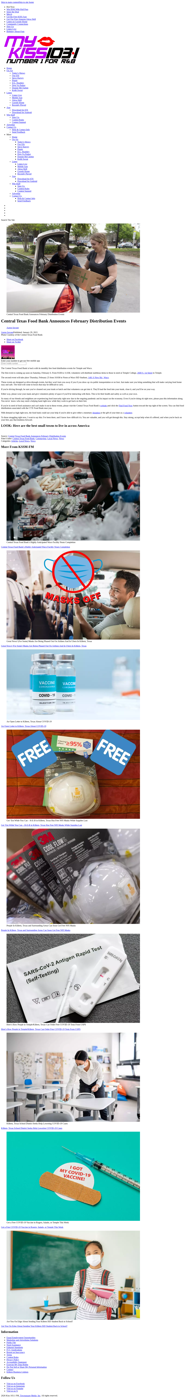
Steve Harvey (18, 78)
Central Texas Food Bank (24, 438)
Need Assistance (14, 1345)
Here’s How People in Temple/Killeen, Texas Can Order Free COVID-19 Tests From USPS (40, 1029)
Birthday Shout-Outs (15, 31)
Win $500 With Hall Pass (17, 9)
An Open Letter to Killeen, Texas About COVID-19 (23, 726)
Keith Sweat (17, 90)
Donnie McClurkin (20, 88)
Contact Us (11, 127)
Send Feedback (18, 132)
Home (9, 68)
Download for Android (22, 112)
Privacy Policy (13, 1360)
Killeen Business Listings (17, 1372)
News (61, 438)
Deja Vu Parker (18, 85)
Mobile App (17, 98)
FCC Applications (14, 1350)
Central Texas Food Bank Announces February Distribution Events (37, 436)
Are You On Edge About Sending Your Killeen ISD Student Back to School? (34, 1326)
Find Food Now (126, 405)
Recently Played (19, 105)
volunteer (128, 413)
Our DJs (15, 75)
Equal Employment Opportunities (21, 1337)
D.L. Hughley (18, 83)
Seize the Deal (13, 12)
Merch (9, 14)
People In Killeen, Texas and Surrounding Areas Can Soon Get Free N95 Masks (35, 930)
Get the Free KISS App (17, 17)
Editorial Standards (15, 1347)
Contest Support (19, 122)
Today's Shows (18, 73)
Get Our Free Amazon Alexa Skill (21, 19)
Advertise (11, 125)
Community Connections (17, 24)
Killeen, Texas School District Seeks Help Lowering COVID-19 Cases (31, 1128)
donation (96, 413)
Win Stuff (11, 115)
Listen (9, 93)
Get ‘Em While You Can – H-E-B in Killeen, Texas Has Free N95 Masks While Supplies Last (41, 825)
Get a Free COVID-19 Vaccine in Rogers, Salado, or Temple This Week (32, 1227)
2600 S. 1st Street (144, 373)
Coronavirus (41, 438)
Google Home (18, 102)
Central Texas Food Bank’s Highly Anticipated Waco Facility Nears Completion (35, 547)
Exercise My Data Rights (17, 1364)
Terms (9, 1355)
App (8, 107)
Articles (14, 441)
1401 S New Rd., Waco (98, 377)
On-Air (10, 70)
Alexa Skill (17, 100)
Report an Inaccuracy (16, 1352)
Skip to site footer (26, 2)
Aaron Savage (7, 332)
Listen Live (11, 29)
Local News (52, 438)
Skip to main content (10, 2)
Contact (10, 1369)
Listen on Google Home (17, 21)
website (103, 405)
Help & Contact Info (21, 129)
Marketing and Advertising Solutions (22, 1340)
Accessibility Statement (17, 1362)
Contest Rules (18, 120)
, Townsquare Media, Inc (29, 1395)
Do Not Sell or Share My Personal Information (27, 1367)
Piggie (14, 80)
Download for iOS (20, 110)
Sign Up (10, 26)
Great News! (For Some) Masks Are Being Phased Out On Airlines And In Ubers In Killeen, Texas (43, 646)
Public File (11, 1342)
